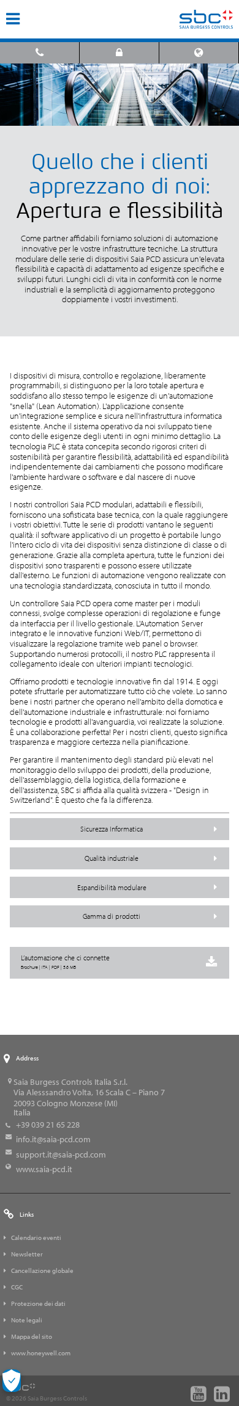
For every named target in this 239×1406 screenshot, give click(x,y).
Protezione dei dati (38, 1303)
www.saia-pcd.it (44, 1169)
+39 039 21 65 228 (48, 1124)
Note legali (26, 1320)
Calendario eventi (36, 1237)
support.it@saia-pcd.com (61, 1154)
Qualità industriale (111, 858)
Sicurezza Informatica (111, 828)
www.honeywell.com (40, 1353)
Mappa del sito (31, 1336)
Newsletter (27, 1254)
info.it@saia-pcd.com (53, 1139)
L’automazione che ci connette (65, 961)
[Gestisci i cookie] (11, 1380)
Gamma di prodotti (111, 916)
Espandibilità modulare (111, 887)
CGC (17, 1287)
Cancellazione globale (42, 1270)
